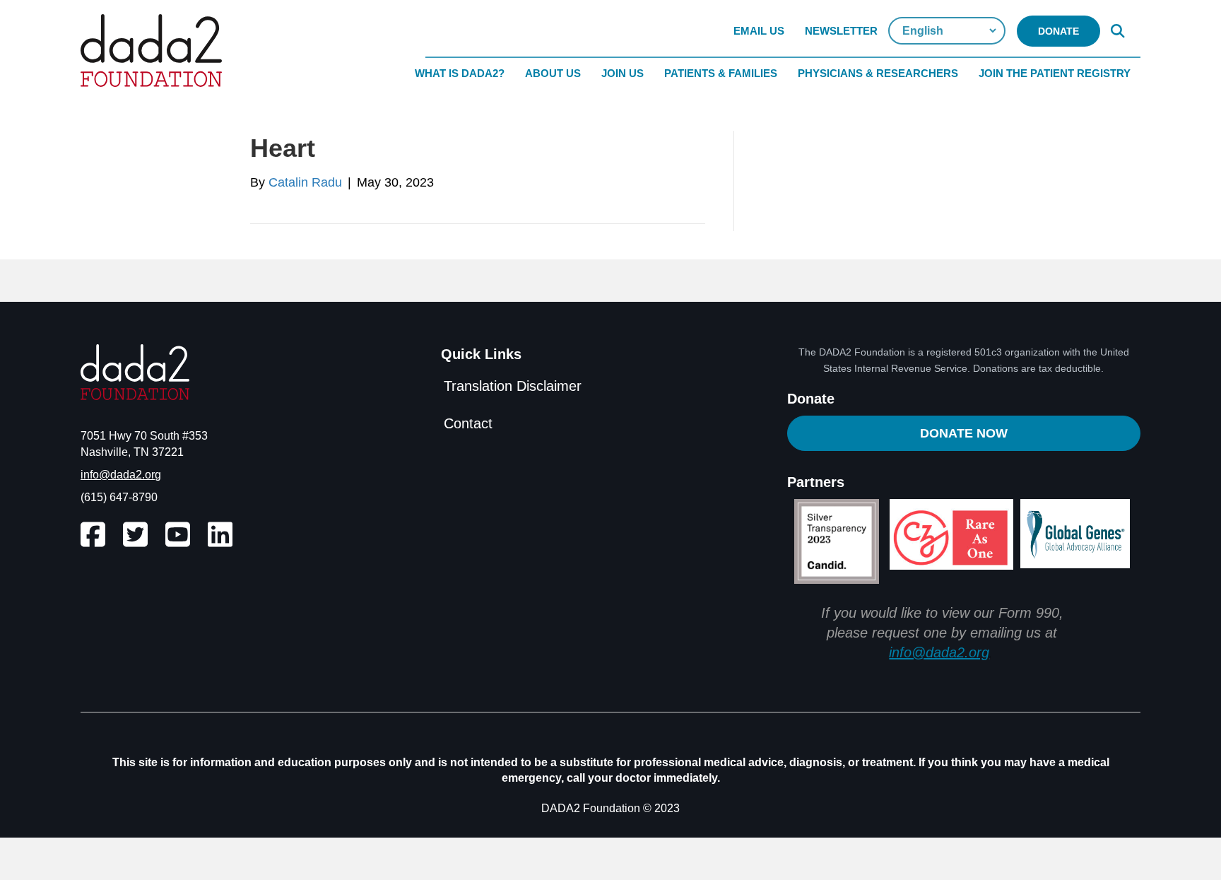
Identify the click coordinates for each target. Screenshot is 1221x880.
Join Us (622, 73)
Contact (468, 423)
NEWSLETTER (841, 31)
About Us (553, 73)
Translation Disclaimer (513, 386)
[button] (1120, 31)
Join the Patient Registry (1055, 73)
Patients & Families (720, 73)
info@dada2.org (121, 475)
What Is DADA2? (460, 73)
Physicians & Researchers (878, 73)
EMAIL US (758, 31)
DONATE (1058, 31)
